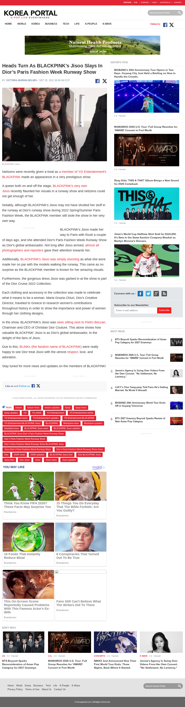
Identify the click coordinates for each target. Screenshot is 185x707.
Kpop (67, 407)
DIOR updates (37, 454)
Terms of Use (32, 689)
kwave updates (52, 407)
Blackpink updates (93, 423)
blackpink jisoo (11, 428)
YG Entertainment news (15, 418)
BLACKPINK (52, 423)
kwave (19, 407)
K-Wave (107, 23)
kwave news (33, 407)
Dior (6, 454)
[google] (156, 293)
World (21, 23)
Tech (66, 23)
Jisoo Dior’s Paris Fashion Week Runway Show (27, 449)
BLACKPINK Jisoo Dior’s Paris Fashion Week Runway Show (34, 433)
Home (8, 23)
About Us (46, 689)
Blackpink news (71, 423)
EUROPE (145, 2)
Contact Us (60, 689)
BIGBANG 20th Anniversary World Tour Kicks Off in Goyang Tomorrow (140, 404)
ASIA (154, 2)
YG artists (36, 413)
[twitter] (148, 293)
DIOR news (19, 454)
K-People (91, 23)
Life (77, 23)
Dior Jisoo (25, 460)
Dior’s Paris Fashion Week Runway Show (24, 439)
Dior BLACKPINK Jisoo (89, 454)
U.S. (136, 2)
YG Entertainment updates (46, 418)
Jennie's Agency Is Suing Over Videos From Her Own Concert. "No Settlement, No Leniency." (140, 373)
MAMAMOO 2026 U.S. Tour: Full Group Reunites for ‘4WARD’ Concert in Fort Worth (139, 356)
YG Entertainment (55, 413)
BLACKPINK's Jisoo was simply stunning (49, 259)
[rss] (164, 293)
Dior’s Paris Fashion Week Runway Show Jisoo (79, 449)
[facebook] (140, 293)
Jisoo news (51, 460)
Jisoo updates (69, 460)
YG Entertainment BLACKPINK (79, 418)
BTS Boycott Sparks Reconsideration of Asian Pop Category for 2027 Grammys (140, 341)
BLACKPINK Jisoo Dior (61, 454)
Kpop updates (11, 413)
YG (25, 413)
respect (72, 352)
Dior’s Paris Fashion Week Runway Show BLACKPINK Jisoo (34, 444)
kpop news (81, 407)
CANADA (177, 2)
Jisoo (37, 460)
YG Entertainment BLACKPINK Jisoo (22, 423)
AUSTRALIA (165, 2)
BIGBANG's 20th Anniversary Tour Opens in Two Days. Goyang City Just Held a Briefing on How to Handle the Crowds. (145, 73)
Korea (35, 23)
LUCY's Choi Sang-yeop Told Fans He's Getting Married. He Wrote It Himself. (141, 389)
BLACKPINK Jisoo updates (67, 428)
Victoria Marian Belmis (21, 80)
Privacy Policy (15, 689)
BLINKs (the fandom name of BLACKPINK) (51, 347)
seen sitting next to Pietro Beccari (81, 322)
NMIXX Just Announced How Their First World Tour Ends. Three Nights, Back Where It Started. (115, 664)
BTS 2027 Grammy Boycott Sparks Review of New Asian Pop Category (140, 420)
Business (51, 23)
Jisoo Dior (9, 460)
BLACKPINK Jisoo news (36, 428)
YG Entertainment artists (81, 413)
